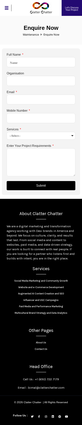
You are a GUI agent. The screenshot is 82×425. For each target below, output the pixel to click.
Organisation (15, 73)
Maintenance (31, 34)
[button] (6, 8)
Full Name (14, 54)
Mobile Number (17, 110)
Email (11, 92)
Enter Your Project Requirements (29, 145)
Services (13, 129)
